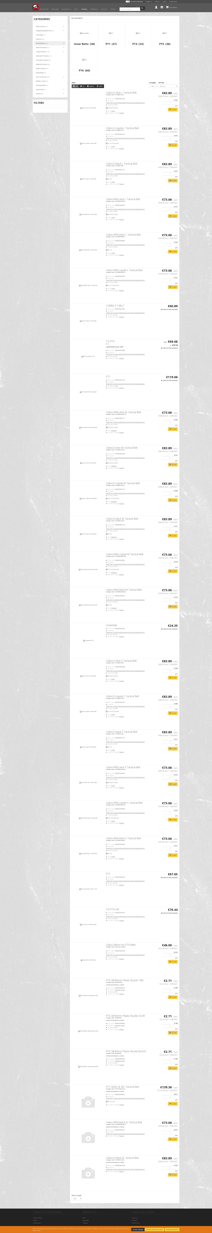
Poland (121, 113)
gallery (91, 86)
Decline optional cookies (154, 1229)
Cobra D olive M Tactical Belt (121, 447)
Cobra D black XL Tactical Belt (122, 1158)
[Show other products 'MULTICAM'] (110, 1101)
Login (164, 2)
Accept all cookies (172, 1229)
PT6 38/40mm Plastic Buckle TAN (124, 980)
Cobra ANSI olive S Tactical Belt (123, 767)
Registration (173, 2)
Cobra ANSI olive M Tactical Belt (123, 412)
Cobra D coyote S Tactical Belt (122, 696)
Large (113, 111)
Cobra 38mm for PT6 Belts (121, 945)
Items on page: (76, 1195)
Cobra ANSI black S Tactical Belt (123, 838)
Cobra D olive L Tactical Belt (121, 92)
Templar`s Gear (120, 990)
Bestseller (86, 1220)
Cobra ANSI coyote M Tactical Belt (124, 554)
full (76, 86)
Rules (35, 1220)
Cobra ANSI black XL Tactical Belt (124, 1122)
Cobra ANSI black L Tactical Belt (123, 234)
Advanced (132, 12)
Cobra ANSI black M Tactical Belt (124, 589)
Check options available (170, 309)
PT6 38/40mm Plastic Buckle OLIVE (125, 1016)
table (101, 86)
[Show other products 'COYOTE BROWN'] (112, 143)
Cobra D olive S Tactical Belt (121, 660)
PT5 (108, 873)
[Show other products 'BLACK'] (109, 179)
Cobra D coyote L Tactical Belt (122, 128)
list (83, 86)
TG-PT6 (110, 341)
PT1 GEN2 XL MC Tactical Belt (122, 1087)
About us (135, 1218)
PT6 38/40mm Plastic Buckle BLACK (126, 1051)
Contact (134, 1220)
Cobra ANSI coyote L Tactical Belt (124, 270)
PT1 (108, 376)
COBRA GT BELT (115, 305)
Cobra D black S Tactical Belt (121, 731)
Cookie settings (138, 1229)
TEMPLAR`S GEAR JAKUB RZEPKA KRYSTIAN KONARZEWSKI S (125, 103)
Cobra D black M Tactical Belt (122, 518)
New (84, 1218)
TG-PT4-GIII (112, 909)
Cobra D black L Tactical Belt (121, 163)
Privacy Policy (37, 1218)
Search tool (135, 1223)
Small (113, 679)
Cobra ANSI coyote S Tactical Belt (124, 802)
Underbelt (111, 625)
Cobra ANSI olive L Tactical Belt (123, 199)
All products (66, 9)
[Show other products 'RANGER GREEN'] (112, 108)
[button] (149, 1)
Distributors (37, 1223)
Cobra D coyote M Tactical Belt (123, 483)
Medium (114, 431)
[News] (162, 7)
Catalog (85, 1223)
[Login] (156, 7)
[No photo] (88, 1102)
